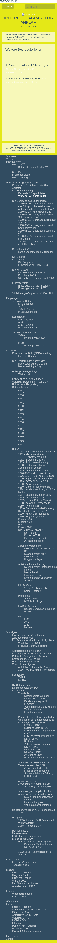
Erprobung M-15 (27, 275)
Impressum (38, 146)
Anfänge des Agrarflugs (24, 371)
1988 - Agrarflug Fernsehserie (34, 503)
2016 (21, 422)
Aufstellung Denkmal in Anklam (35, 667)
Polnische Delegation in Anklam (29, 656)
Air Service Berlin (21, 928)
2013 (21, 414)
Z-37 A (27, 624)
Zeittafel (16, 188)
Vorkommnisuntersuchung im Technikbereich (40, 708)
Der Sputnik (18, 257)
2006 (21, 395)
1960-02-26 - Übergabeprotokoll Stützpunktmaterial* (35, 215)
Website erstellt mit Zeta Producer (28, 150)
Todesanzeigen (20, 865)
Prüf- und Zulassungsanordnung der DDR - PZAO (38, 744)
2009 (21, 403)
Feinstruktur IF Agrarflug (25, 384)
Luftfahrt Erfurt (19, 920)
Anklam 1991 (19, 880)
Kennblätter (18, 317)
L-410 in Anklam (27, 606)
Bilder (15, 449)
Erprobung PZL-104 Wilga (26, 659)
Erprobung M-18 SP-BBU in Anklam (31, 653)
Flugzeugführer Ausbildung (32, 646)
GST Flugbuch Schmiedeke (27, 836)
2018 (21, 427)
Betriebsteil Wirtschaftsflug (32, 363)
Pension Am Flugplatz (24, 926)
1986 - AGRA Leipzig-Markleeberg (36, 669)
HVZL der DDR (32, 725)
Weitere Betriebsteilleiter (32, 196)
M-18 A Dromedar (27, 312)
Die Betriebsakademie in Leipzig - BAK (33, 640)
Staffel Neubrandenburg (37, 588)
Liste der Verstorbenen (24, 862)
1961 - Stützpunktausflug (31, 459)
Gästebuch (12, 901)
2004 (21, 390)
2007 (21, 398)
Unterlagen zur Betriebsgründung (36, 720)
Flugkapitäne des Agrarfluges (28, 635)
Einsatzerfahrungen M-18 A (26, 661)
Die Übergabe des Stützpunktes (29, 201)
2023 (21, 441)
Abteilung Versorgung (30, 546)
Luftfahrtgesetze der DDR (26, 688)
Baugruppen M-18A (34, 345)
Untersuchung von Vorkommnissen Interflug (37, 803)
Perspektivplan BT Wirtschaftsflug (36, 717)
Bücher (10, 870)
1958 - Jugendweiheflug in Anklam (36, 451)
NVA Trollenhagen (34, 601)
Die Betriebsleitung (22, 190)
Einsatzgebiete (20, 283)
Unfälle (22, 616)
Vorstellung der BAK (29, 643)
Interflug (16, 923)
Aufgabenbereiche (34, 541)
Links (9, 904)
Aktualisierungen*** (22, 177)
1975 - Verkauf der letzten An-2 (34, 470)
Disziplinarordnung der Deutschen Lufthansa (36, 697)
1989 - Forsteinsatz (28, 505)
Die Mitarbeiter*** (21, 249)
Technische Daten (22, 301)
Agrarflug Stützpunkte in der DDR (30, 381)
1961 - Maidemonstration (31, 454)
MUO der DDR (32, 749)
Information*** (13, 161)
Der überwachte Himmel (25, 883)
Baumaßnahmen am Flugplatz (34, 841)
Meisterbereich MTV (35, 554)
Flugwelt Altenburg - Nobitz (26, 931)
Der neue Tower (32, 847)
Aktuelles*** (18, 164)
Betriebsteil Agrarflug (29, 366)
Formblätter (18, 674)
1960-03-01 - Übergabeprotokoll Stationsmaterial (35, 226)
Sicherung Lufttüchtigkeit (37, 786)
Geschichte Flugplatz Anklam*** (23, 182)
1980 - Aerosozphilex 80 (31, 484)
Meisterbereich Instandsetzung (32, 573)
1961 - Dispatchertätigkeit (32, 457)
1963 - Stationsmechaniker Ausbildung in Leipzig (32, 466)
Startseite (32, 34)
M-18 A (28, 627)
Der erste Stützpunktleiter (31, 193)
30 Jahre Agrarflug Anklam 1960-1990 (32, 293)
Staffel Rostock (32, 591)
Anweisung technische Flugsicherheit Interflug (36, 769)
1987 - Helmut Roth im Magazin (35, 500)
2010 (21, 406)
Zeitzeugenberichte (22, 637)
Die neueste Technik (35, 538)
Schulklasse (31, 598)
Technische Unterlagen (24, 332)
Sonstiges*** (13, 632)
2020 (21, 433)
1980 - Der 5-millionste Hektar (34, 486)
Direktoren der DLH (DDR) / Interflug (31, 353)
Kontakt (27, 146)
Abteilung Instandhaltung (31, 564)
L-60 (26, 619)
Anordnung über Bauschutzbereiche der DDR (39, 756)
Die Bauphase (26, 262)
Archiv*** (11, 350)
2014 (21, 417)
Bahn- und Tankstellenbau (38, 844)
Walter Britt (24, 374)
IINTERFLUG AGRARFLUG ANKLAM (28, 20)
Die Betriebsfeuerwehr (30, 530)
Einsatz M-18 (25, 527)
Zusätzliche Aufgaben (24, 664)
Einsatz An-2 (25, 522)
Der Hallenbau (20, 259)
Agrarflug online (20, 917)
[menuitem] (31, 156)
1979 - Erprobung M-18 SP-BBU (35, 478)
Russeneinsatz (20, 830)
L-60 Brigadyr (25, 303)
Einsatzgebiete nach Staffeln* (34, 285)
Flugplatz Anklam (21, 872)
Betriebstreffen (20, 387)
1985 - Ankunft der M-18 (31, 497)
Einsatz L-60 (25, 519)
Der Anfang (30, 532)
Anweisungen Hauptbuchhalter (35, 791)
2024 (21, 444)
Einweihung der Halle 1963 (33, 265)
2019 (21, 430)
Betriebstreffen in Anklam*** (33, 167)
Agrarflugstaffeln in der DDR (27, 651)
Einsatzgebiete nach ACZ (32, 288)
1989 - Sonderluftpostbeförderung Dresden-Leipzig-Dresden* (36, 509)
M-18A (21, 343)
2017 (21, 425)
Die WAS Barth (20, 270)
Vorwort (10, 159)
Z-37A (21, 335)
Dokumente (18, 690)
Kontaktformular (20, 896)
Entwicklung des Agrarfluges (27, 379)
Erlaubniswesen (33, 712)
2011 (21, 408)
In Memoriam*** (14, 859)
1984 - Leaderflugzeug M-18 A (34, 495)
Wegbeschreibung (22, 894)
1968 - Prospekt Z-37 (29, 825)
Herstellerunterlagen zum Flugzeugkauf (33, 810)
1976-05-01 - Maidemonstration (35, 473)
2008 (21, 400)
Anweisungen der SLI (29, 781)
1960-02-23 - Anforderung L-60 (34, 212)
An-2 (20, 306)
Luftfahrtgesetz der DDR (37, 728)
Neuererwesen (20, 833)
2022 (21, 438)
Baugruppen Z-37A (34, 338)
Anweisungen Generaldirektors (35, 794)
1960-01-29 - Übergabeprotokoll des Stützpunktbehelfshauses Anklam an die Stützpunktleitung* (36, 206)
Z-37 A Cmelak (26, 309)
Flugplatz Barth (20, 875)
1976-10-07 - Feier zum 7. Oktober (36, 476)
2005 (21, 392)
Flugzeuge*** (13, 298)
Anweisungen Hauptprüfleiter (34, 784)
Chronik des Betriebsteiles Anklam (30, 185)
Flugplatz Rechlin (21, 878)
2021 (21, 436)
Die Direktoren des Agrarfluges (28, 361)
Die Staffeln (24, 585)
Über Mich (17, 172)
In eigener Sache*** (22, 175)
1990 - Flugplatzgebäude (31, 516)
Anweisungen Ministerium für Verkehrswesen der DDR (34, 764)
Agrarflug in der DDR (23, 886)
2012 (21, 411)
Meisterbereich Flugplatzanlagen (33, 558)
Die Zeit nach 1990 (22, 839)
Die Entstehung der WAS (31, 272)
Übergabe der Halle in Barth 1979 (36, 278)
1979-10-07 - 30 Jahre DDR (33, 481)
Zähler (9, 939)
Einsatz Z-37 (25, 524)
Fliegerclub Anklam (22, 912)
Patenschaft (24, 596)
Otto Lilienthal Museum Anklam (29, 909)
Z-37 (20, 812)
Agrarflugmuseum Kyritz (25, 915)
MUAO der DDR (33, 752)
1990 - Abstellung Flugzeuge (33, 514)
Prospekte (17, 817)
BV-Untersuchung (21, 685)
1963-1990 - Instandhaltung (33, 462)
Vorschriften (24, 693)
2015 (21, 419)
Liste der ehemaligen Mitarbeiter (35, 252)
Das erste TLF (32, 535)
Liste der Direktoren (28, 356)
